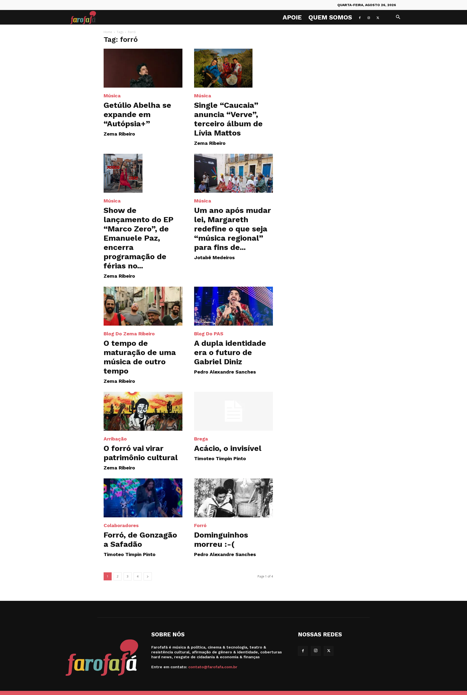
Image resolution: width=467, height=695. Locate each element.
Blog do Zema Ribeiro (129, 334)
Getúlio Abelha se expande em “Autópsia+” (137, 114)
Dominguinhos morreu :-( (221, 539)
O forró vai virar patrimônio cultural (141, 453)
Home (108, 32)
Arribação (115, 439)
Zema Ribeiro (119, 134)
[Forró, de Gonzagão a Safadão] (143, 497)
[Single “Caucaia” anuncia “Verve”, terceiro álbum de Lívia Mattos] (233, 68)
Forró (200, 525)
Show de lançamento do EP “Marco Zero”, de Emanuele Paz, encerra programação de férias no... (138, 238)
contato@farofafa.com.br (212, 667)
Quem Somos (330, 17)
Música (112, 96)
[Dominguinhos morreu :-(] (233, 497)
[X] (377, 17)
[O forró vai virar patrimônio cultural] (143, 411)
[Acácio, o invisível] (233, 411)
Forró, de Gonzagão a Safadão (140, 539)
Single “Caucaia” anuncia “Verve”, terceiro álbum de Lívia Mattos (228, 119)
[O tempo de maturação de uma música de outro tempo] (143, 306)
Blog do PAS (208, 334)
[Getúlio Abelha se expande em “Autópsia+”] (143, 68)
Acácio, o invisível (227, 448)
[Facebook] (359, 17)
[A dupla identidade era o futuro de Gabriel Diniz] (233, 306)
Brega (201, 439)
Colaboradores (121, 525)
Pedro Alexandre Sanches (225, 372)
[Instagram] (368, 17)
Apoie (292, 17)
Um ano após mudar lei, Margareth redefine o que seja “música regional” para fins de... (232, 229)
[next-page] (148, 576)
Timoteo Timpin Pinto (220, 458)
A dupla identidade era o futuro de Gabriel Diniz (230, 352)
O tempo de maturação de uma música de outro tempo (140, 356)
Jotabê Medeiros (214, 257)
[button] (398, 17)
